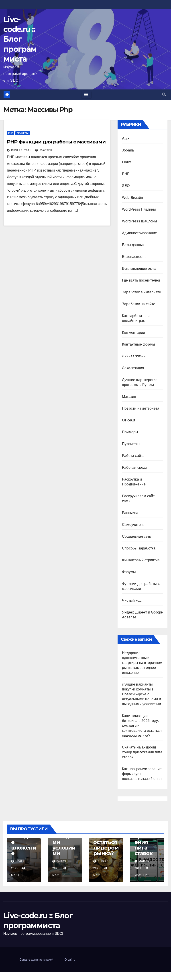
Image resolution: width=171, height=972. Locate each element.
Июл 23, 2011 (21, 150)
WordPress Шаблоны (139, 221)
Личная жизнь (133, 356)
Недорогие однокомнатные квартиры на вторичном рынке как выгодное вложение (142, 662)
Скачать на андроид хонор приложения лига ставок (142, 752)
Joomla (128, 150)
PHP (10, 133)
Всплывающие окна (139, 268)
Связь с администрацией (36, 959)
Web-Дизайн (132, 197)
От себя (128, 420)
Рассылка (130, 513)
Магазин (129, 396)
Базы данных (133, 245)
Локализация (133, 368)
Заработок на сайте (138, 304)
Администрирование (139, 233)
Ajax (125, 138)
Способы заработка (138, 548)
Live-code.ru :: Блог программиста (20, 39)
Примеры (22, 133)
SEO (126, 186)
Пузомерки (131, 444)
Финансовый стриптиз (140, 560)
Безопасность (133, 257)
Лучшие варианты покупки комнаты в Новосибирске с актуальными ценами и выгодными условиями (141, 694)
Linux (126, 162)
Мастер (45, 150)
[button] (164, 94)
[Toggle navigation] (86, 94)
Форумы (129, 572)
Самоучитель (133, 524)
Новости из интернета (140, 408)
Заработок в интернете (141, 292)
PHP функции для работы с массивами (56, 142)
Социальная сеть (136, 536)
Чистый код (131, 600)
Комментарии (133, 332)
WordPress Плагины (139, 209)
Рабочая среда (134, 467)
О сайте (70, 959)
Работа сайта (133, 456)
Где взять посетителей (141, 280)
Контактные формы (138, 344)
